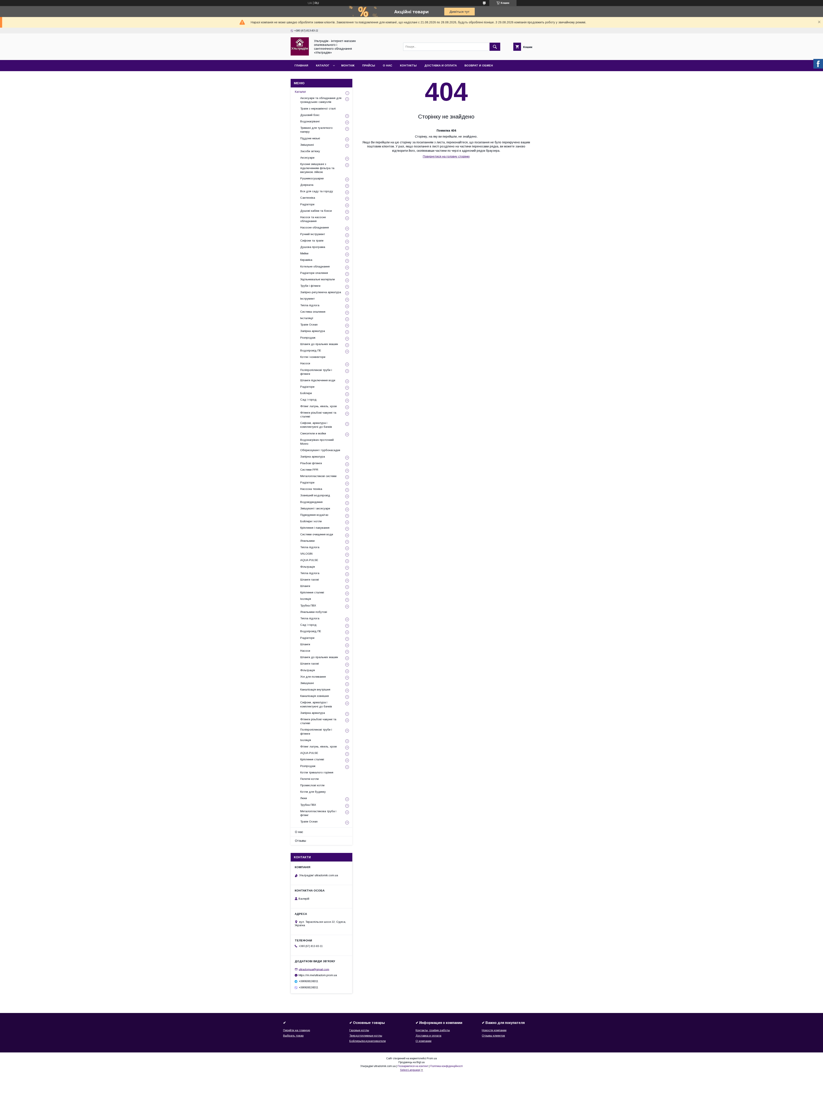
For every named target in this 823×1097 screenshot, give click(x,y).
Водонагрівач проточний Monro (317, 441)
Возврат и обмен (478, 65)
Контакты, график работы (433, 1030)
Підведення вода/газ (314, 514)
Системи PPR (309, 469)
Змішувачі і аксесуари (315, 508)
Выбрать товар (293, 1035)
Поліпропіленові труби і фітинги (316, 371)
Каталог (322, 65)
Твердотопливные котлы (365, 1035)
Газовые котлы (359, 1030)
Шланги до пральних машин (319, 344)
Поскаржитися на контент (413, 1066)
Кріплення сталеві (312, 592)
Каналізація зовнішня (314, 696)
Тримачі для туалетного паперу (316, 129)
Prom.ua (432, 1058)
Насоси (305, 363)
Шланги (305, 586)
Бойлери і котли (311, 521)
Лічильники (307, 540)
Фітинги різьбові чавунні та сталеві (318, 414)
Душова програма (312, 247)
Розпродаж (307, 337)
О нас (387, 65)
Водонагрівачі (310, 121)
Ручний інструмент (312, 234)
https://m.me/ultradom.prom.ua (318, 975)
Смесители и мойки (313, 433)
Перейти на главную (296, 1030)
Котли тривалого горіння (316, 772)
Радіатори (307, 204)
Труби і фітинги (310, 285)
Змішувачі (307, 144)
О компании (423, 1041)
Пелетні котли (309, 778)
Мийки (304, 253)
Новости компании (494, 1030)
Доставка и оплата (440, 65)
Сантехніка (307, 197)
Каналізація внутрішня (315, 689)
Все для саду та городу (316, 191)
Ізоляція (305, 598)
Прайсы (368, 65)
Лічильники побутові (313, 612)
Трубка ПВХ (308, 605)
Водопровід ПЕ (310, 350)
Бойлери (306, 393)
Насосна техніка (311, 489)
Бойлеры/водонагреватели (367, 1041)
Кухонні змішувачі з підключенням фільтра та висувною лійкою (317, 167)
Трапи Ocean (309, 324)
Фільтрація (307, 566)
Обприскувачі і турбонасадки (320, 450)
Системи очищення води (316, 534)
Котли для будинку (313, 791)
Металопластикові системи (318, 476)
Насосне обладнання (314, 227)
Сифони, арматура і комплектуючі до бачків (316, 424)
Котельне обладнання (315, 266)
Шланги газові (309, 579)
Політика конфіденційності (446, 1066)
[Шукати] (495, 47)
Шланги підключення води (317, 380)
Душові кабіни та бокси (316, 210)
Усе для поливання (313, 676)
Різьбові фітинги (311, 463)
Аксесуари (307, 157)
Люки (303, 798)
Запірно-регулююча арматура (320, 292)
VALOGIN (306, 553)
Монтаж (347, 65)
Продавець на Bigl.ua (411, 1062)
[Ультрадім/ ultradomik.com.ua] (300, 54)
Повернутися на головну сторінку (446, 156)
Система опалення (312, 311)
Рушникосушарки (312, 178)
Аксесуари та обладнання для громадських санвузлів (320, 100)
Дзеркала (306, 184)
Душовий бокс (310, 115)
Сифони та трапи (311, 240)
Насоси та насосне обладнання (313, 219)
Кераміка (306, 259)
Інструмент (307, 298)
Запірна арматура (312, 331)
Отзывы (300, 840)
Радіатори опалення (314, 273)
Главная (301, 65)
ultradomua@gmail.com (314, 969)
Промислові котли (312, 785)
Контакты (408, 65)
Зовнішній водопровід (315, 495)
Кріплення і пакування (314, 527)
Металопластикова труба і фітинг (318, 813)
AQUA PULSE (309, 560)
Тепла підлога (309, 305)
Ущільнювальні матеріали (317, 279)
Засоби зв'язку (310, 151)
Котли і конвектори (312, 357)
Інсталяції (306, 318)
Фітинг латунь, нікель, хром (318, 406)
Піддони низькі (310, 138)
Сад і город (308, 399)
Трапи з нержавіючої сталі (318, 108)
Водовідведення (311, 502)
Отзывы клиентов (493, 1035)
